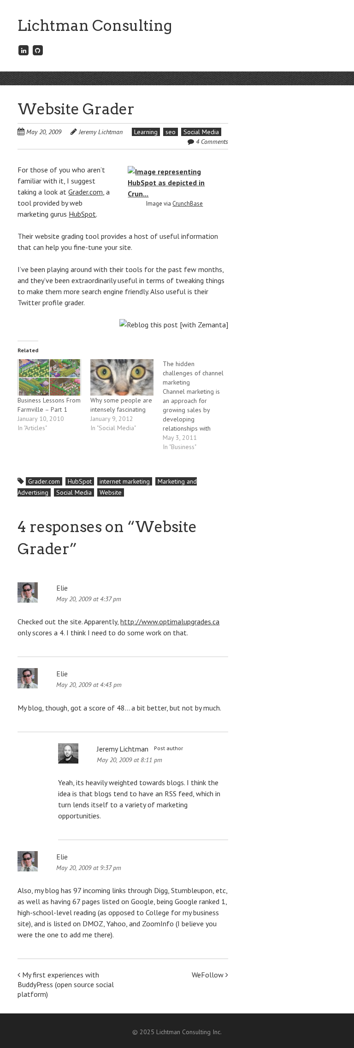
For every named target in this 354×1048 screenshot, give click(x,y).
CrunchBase (187, 203)
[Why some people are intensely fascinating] (121, 377)
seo (170, 132)
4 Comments (212, 141)
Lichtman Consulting (95, 26)
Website (111, 492)
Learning (146, 132)
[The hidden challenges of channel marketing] (199, 405)
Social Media (201, 132)
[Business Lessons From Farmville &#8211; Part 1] (49, 377)
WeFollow (208, 974)
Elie (62, 587)
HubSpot (82, 214)
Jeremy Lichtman (101, 132)
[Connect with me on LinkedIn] (24, 50)
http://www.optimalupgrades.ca (169, 621)
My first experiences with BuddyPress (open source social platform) (66, 984)
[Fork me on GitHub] (38, 50)
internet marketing (125, 481)
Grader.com (85, 191)
